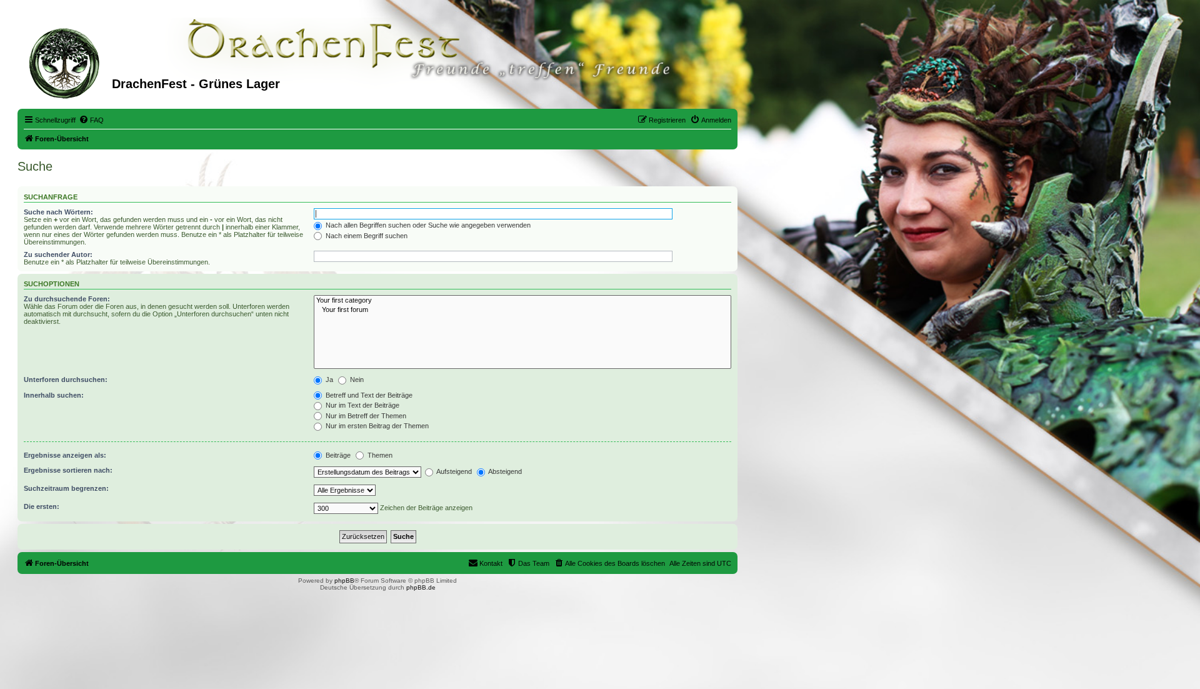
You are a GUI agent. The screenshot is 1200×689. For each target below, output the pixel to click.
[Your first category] (522, 300)
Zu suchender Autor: (58, 254)
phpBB (344, 580)
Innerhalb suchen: (54, 395)
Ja (328, 379)
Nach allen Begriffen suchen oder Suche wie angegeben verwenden (427, 225)
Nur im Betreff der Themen (365, 416)
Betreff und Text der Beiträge (368, 395)
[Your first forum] (522, 310)
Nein (356, 379)
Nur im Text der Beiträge (361, 405)
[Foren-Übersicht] (66, 62)
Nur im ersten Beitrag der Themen (376, 426)
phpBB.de (421, 587)
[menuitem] (91, 120)
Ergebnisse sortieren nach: (68, 470)
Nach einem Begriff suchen (366, 235)
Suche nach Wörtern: (58, 212)
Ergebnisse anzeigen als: (65, 455)
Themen (379, 455)
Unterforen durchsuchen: (66, 379)
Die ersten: (41, 506)
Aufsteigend (453, 471)
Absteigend (504, 471)
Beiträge (337, 455)
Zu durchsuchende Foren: (67, 299)
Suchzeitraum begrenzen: (66, 488)
